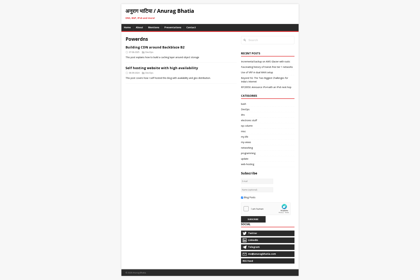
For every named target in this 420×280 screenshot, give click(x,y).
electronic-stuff (249, 120)
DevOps (149, 52)
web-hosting (247, 164)
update (244, 158)
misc (243, 131)
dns (243, 114)
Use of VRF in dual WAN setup (257, 72)
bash (243, 103)
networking (247, 147)
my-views (246, 142)
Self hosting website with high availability (162, 68)
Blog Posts (249, 197)
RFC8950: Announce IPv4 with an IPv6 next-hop (266, 87)
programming (248, 153)
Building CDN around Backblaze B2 (155, 47)
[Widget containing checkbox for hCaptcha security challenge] (266, 208)
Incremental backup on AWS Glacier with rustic (265, 61)
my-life (244, 136)
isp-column (247, 125)
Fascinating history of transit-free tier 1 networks (267, 66)
